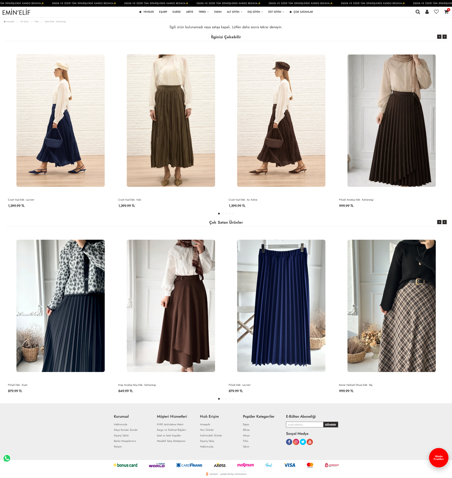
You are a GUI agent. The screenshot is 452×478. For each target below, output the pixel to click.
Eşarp (163, 12)
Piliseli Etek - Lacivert (129, 385)
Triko (202, 12)
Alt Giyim (233, 12)
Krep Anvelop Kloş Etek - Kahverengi (27, 385)
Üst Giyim (274, 12)
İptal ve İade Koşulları (169, 435)
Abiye (189, 12)
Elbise (177, 12)
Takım (218, 12)
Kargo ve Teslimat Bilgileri (171, 430)
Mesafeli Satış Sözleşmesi (171, 441)
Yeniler (148, 12)
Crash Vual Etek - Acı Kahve (132, 199)
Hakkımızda (120, 424)
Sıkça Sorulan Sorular (126, 430)
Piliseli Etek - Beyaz (349, 199)
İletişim (118, 447)
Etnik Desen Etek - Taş (350, 385)
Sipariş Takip (207, 441)
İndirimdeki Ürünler (211, 435)
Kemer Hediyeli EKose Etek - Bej (245, 385)
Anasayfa (9, 21)
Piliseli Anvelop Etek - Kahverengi (246, 199)
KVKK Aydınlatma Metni (170, 424)
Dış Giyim (254, 12)
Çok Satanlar (303, 12)
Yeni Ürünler (207, 430)
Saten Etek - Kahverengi (55, 21)
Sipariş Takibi (121, 435)
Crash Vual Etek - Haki (19, 199)
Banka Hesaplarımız (125, 441)
